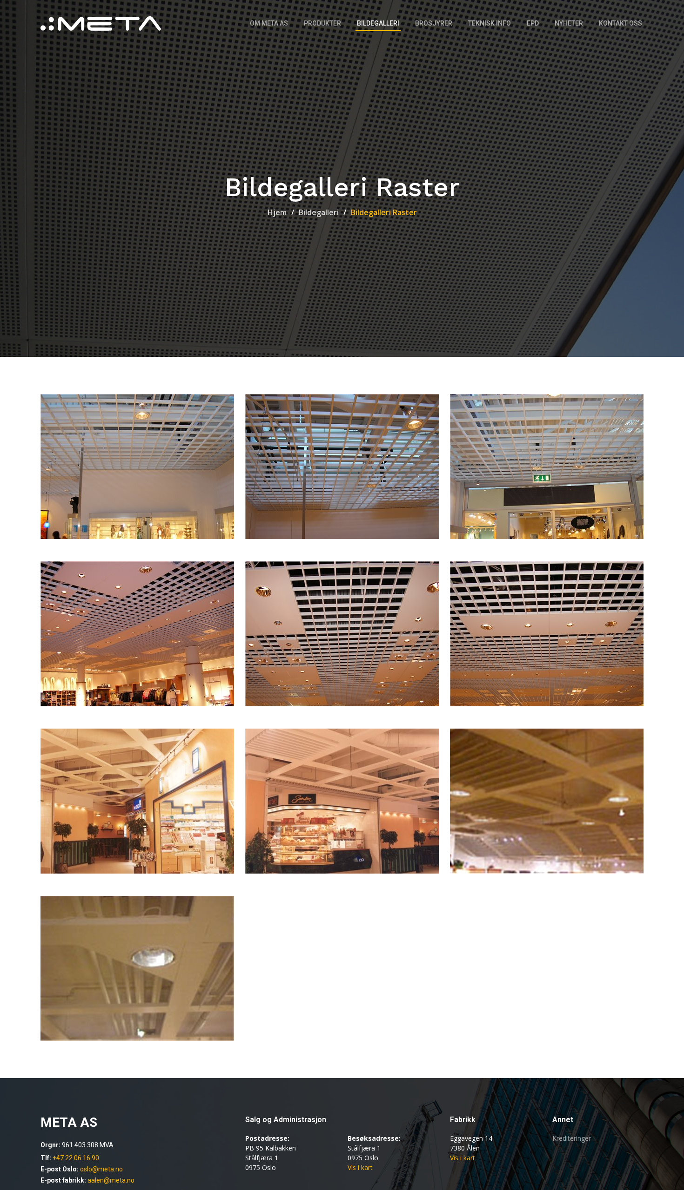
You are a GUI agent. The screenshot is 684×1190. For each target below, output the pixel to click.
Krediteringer (571, 1138)
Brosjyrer (433, 23)
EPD (533, 23)
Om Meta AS (269, 23)
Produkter (322, 23)
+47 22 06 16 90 (76, 1158)
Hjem (277, 212)
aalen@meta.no (110, 1180)
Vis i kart (360, 1167)
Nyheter (569, 23)
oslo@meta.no (101, 1169)
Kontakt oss (620, 23)
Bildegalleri (378, 23)
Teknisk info (489, 23)
